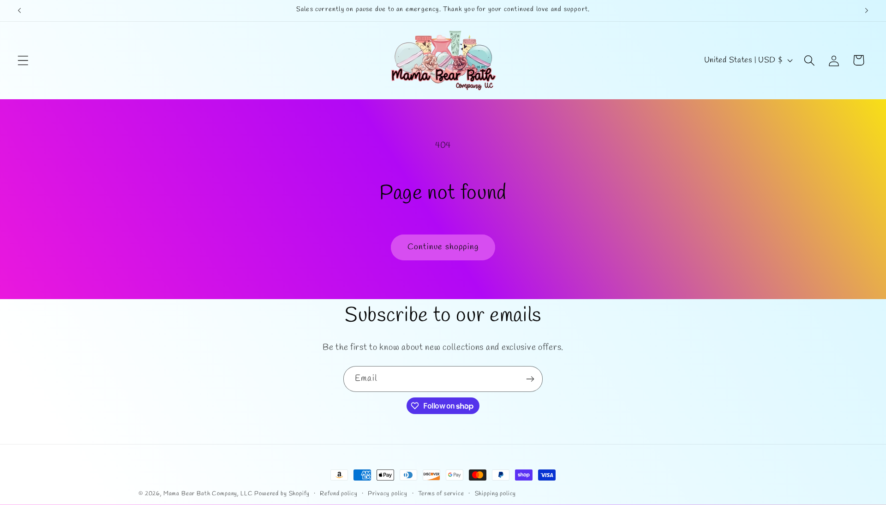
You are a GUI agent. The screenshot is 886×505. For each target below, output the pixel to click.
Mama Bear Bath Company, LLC (208, 494)
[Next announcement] (866, 10)
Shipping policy (495, 494)
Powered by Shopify (281, 494)
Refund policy (338, 494)
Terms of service (441, 494)
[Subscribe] (530, 379)
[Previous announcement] (19, 10)
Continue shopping (443, 246)
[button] (23, 60)
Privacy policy (387, 494)
